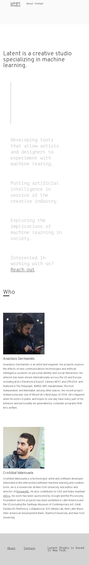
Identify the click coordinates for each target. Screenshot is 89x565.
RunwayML (22, 491)
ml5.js (6, 496)
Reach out (23, 269)
